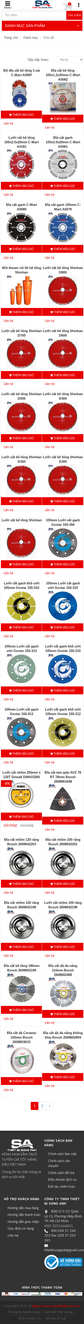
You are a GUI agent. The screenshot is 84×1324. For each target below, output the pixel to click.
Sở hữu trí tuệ (56, 1318)
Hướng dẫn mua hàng (23, 1208)
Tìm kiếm (75, 15)
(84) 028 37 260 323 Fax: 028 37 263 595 (60, 1235)
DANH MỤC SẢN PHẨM (25, 26)
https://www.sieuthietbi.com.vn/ (56, 1306)
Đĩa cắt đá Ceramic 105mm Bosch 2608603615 (21, 1037)
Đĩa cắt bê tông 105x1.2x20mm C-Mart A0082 (63, 74)
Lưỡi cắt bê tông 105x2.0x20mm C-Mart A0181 (21, 142)
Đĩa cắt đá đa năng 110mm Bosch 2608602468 (62, 970)
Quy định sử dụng (21, 1228)
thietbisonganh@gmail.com (64, 1250)
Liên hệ (13, 1235)
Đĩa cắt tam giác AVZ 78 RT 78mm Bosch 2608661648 (63, 776)
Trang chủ (11, 37)
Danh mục (31, 37)
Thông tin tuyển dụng (23, 1312)
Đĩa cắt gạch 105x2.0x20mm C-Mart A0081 (63, 142)
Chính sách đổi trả (61, 1173)
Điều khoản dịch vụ (62, 1179)
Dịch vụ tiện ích (29, 1318)
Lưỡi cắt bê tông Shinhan (22, 520)
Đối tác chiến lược (61, 1186)
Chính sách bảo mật (62, 1154)
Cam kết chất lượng (58, 1312)
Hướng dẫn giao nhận (23, 1222)
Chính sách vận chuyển (59, 1163)
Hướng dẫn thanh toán (24, 1215)
